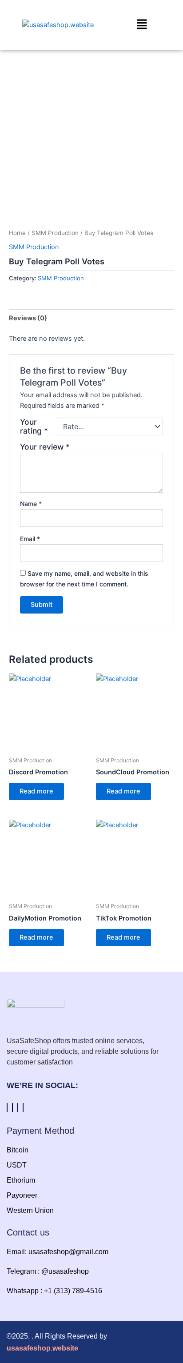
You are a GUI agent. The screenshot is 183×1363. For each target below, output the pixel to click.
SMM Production (55, 232)
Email (30, 538)
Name (31, 503)
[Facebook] (7, 1107)
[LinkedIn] (23, 1107)
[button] (133, 24)
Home (17, 232)
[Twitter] (12, 1107)
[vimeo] (17, 1107)
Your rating (34, 426)
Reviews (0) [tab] (28, 318)
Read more (36, 791)
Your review (45, 446)
